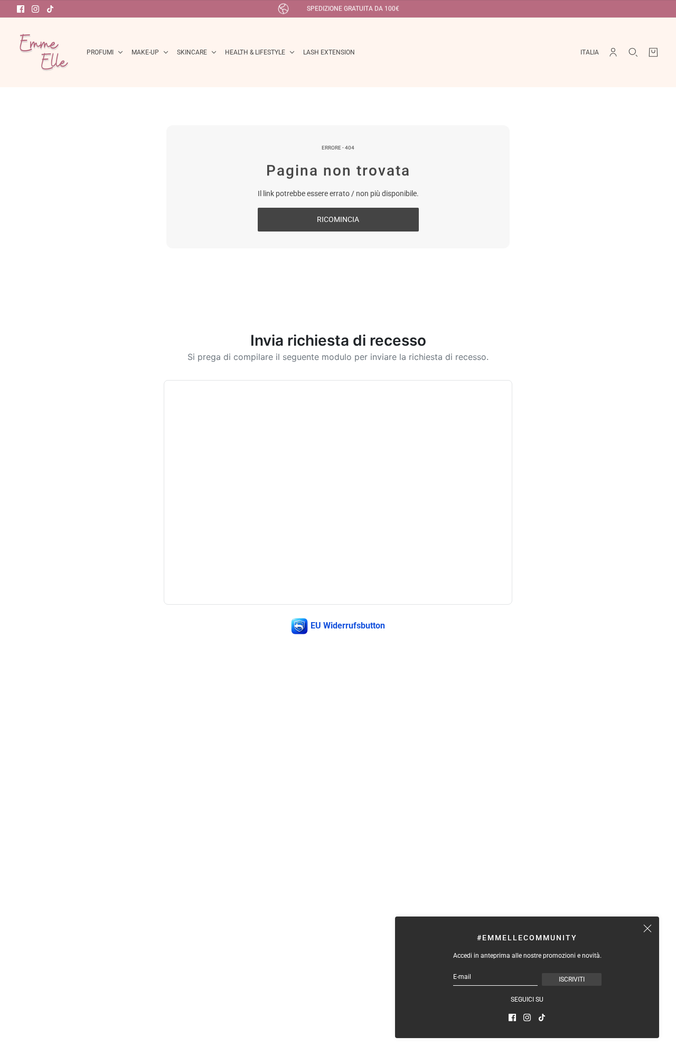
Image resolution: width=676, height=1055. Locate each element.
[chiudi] (647, 928)
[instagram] (35, 9)
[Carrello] (653, 52)
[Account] (613, 52)
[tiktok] (50, 9)
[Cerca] (633, 52)
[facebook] (20, 9)
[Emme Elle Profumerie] (43, 52)
